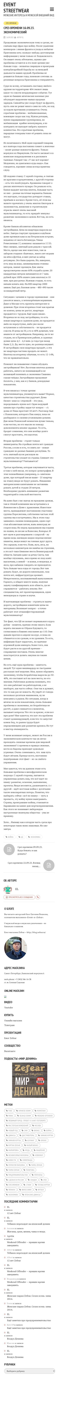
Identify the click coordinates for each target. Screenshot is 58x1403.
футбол (41, 1189)
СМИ (25, 1130)
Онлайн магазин (13, 1020)
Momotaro (41, 1110)
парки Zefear (13, 1170)
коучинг (30, 1140)
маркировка (13, 1150)
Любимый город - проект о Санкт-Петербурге (27, 1120)
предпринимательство (18, 1175)
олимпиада (27, 1160)
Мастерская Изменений (18, 1125)
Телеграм (9, 1025)
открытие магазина (16, 1165)
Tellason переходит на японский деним (28, 1223)
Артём (10, 1236)
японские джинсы (32, 1194)
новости (12, 1160)
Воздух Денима (15, 1338)
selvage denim (25, 1115)
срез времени (13, 1185)
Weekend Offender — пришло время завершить (26, 1244)
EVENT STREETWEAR (16, 7)
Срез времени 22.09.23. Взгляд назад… (24, 864)
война (10, 837)
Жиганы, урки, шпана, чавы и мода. (26, 1231)
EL (23, 37)
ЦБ (22, 837)
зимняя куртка (14, 1140)
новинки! (39, 1155)
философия (26, 1189)
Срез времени (11, 23)
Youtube (8, 1007)
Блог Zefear (10, 1038)
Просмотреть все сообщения (21, 897)
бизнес (37, 1130)
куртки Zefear (14, 1145)
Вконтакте (9, 1051)
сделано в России (16, 1180)
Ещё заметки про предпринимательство (29, 1320)
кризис (44, 1140)
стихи (28, 1185)
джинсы (11, 1135)
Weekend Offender (45, 1115)
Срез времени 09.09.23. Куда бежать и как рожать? (30, 850)
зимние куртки (47, 1135)
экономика (35, 837)
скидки (33, 1180)
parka (10, 1115)
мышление (40, 1150)
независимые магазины (18, 1155)
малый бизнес (32, 1145)
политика (30, 1170)
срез (45, 1180)
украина (11, 1189)
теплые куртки (44, 1185)
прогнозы (38, 1175)
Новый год (13, 1130)
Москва (38, 1125)
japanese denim (25, 1110)
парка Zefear (36, 1165)
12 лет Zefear (14, 1213)
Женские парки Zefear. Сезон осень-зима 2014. (29, 1297)
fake (10, 1110)
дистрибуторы (28, 1135)
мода (27, 1150)
